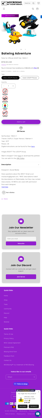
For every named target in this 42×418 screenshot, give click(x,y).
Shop (5, 300)
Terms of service (10, 414)
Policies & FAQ (9, 347)
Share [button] (6, 199)
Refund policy (23, 411)
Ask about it (34, 406)
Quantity (4, 82)
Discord (6, 313)
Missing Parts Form (10, 351)
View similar (22, 406)
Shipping (3, 64)
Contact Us (7, 360)
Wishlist (6, 322)
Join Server (21, 277)
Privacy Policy (9, 338)
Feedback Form (9, 356)
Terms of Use (8, 334)
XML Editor (20, 158)
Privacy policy (33, 411)
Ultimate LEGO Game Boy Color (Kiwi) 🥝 (29, 398)
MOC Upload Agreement (12, 343)
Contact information (33, 414)
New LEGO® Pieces (10, 78)
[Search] (33, 3)
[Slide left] (17, 49)
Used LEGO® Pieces (30, 78)
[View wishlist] (38, 3)
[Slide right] (25, 49)
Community (8, 309)
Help (5, 317)
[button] (4, 9)
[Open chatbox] (37, 414)
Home (6, 295)
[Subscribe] (34, 377)
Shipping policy (21, 414)
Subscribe (21, 243)
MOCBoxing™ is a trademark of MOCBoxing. (19, 364)
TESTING (4, 187)
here (33, 146)
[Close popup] (39, 392)
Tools (6, 304)
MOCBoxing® (13, 411)
